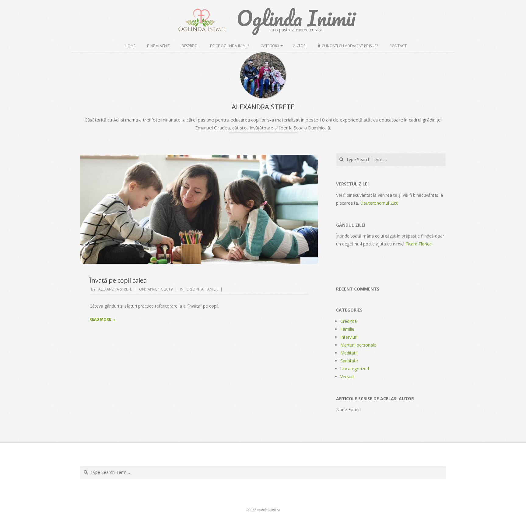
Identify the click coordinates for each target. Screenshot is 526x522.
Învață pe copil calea (118, 280)
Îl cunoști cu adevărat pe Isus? (348, 45)
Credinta (195, 289)
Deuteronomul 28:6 (379, 203)
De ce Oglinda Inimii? (229, 45)
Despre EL (189, 45)
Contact (398, 45)
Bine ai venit (158, 45)
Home (130, 45)
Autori (300, 45)
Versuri (347, 376)
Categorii (270, 45)
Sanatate (349, 361)
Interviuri (348, 337)
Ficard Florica (418, 244)
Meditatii (348, 353)
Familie (211, 289)
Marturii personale (358, 345)
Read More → (102, 319)
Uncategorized (354, 369)
